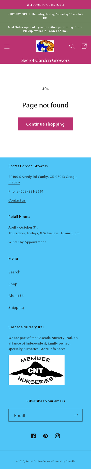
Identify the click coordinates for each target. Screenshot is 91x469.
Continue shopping (45, 124)
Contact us (17, 200)
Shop (12, 283)
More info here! (52, 348)
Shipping (16, 307)
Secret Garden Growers (39, 461)
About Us (16, 295)
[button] (7, 46)
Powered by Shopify (63, 461)
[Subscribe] (76, 415)
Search (14, 272)
